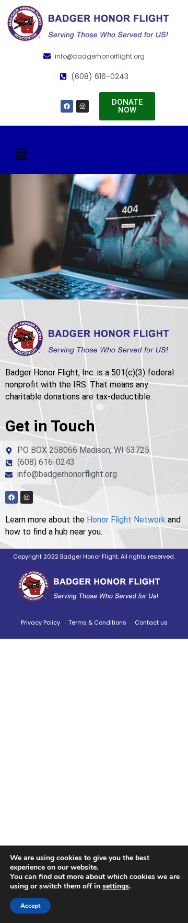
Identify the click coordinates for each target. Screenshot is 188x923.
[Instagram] (82, 106)
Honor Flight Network (126, 520)
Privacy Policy (40, 622)
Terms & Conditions (97, 622)
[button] (20, 155)
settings (115, 886)
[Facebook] (67, 106)
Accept (30, 906)
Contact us (151, 622)
